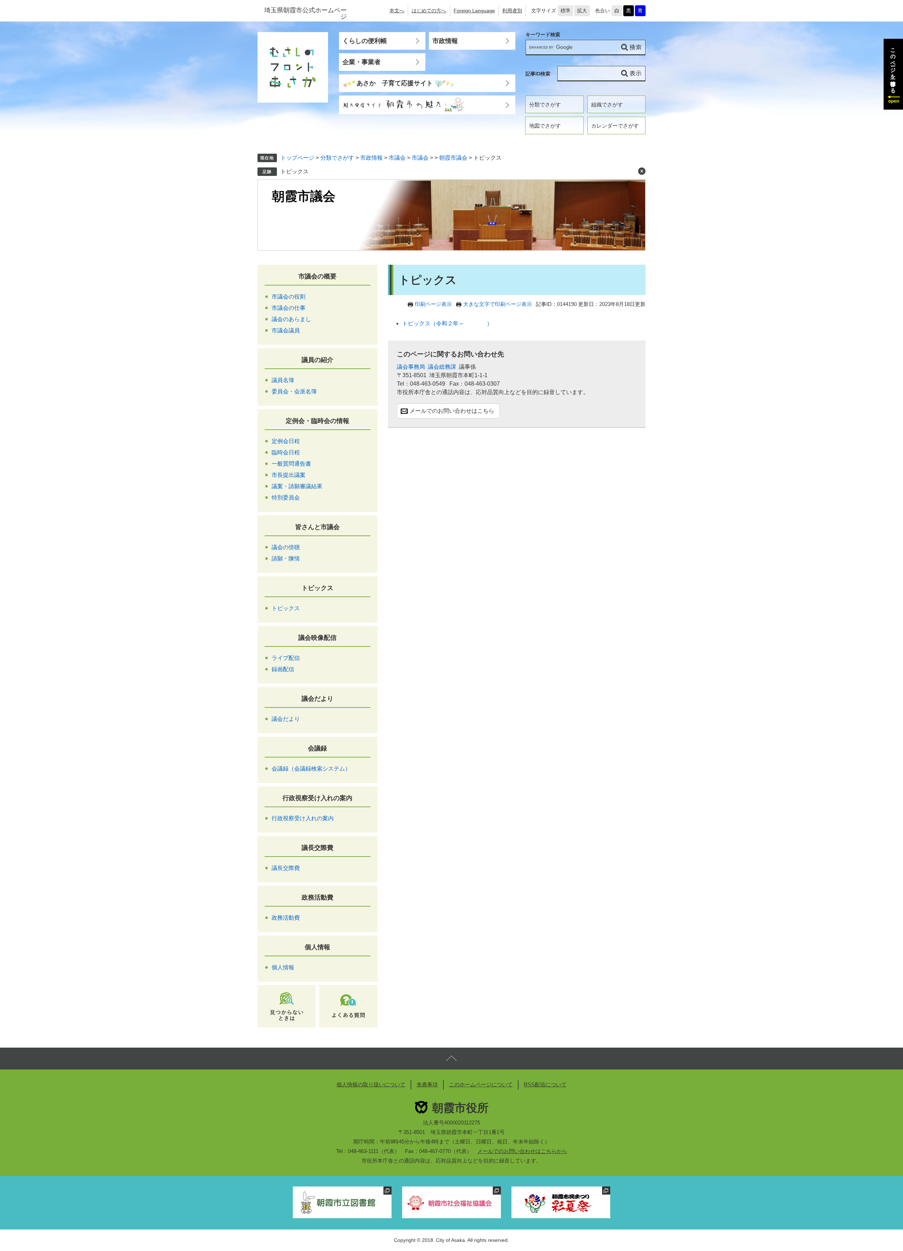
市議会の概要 (317, 276)
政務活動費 (317, 897)
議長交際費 (317, 847)
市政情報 (445, 40)
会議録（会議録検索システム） (311, 769)
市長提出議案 (288, 475)
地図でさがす (545, 126)
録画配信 (283, 669)
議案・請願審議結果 (297, 486)
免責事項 (427, 1084)
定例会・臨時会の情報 (317, 420)
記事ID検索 (538, 73)
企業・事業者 (362, 62)
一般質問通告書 (291, 464)
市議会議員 (286, 330)
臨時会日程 (286, 452)
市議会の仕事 (288, 308)
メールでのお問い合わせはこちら (452, 411)
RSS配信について (545, 1084)
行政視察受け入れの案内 (317, 798)
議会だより (317, 698)
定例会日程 (286, 441)
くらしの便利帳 (365, 40)
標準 (565, 10)
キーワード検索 (543, 34)
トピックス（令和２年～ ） (447, 323)
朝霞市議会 (453, 158)
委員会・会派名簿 (294, 391)
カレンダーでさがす (615, 126)
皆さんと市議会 (317, 527)
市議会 (397, 158)
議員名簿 (283, 380)
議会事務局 (411, 367)
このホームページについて (481, 1084)
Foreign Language (474, 10)
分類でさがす (545, 105)
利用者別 (512, 10)
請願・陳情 (286, 559)
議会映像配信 (317, 637)
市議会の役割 (288, 297)
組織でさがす (607, 105)
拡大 (582, 10)
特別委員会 (286, 498)
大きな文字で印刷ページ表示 (497, 304)
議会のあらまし (291, 319)
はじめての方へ (429, 10)
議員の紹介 (317, 359)
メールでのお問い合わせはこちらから (522, 1151)
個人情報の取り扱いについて (371, 1084)
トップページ (297, 158)
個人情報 (317, 947)
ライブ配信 (286, 658)
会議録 (317, 748)
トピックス (294, 171)
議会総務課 (442, 367)
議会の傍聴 (286, 547)
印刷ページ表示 (433, 304)
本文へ (396, 10)
